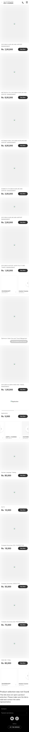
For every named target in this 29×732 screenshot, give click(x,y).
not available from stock (19, 341)
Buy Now (22, 49)
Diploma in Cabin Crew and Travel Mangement (14, 338)
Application (4, 413)
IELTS (3, 507)
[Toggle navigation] (27, 2)
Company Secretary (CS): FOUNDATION (12, 545)
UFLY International (9, 1)
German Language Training (8, 472)
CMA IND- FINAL (6, 660)
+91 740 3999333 (15, 727)
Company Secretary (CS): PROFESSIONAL (13, 622)
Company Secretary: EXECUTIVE (10, 583)
